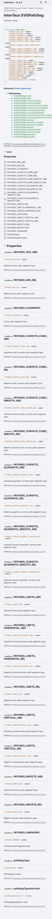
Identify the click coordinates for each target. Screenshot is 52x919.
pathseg (39, 8)
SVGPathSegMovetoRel (24, 137)
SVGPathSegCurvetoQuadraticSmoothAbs (33, 115)
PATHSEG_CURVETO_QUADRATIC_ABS (23, 49)
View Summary (22, 88)
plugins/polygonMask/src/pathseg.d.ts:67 (28, 850)
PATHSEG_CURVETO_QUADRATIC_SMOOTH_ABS (26, 53)
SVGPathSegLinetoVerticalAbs (27, 129)
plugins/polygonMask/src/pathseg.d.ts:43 (29, 485)
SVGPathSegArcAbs (23, 96)
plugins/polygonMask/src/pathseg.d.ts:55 (29, 677)
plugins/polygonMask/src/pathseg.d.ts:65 (29, 822)
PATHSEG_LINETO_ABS (17, 60)
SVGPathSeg (9, 10)
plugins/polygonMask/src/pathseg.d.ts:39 (29, 421)
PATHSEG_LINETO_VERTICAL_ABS (22, 68)
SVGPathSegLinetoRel (23, 127)
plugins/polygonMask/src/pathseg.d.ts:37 (28, 388)
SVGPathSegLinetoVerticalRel (27, 132)
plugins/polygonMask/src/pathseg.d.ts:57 (28, 705)
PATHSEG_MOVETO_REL (17, 74)
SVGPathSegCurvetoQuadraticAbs (29, 110)
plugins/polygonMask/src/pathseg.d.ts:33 (29, 326)
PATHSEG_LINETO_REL (17, 66)
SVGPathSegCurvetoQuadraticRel (29, 113)
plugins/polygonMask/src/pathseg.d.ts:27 (28, 906)
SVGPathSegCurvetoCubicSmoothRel (31, 108)
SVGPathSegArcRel (22, 98)
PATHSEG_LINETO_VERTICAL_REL (22, 70)
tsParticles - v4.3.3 (13, 2)
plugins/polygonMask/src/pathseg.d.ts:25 (28, 878)
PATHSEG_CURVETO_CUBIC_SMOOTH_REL (24, 45)
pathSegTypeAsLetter (18, 80)
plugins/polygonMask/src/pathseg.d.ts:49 (29, 587)
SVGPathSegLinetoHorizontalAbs (29, 122)
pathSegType (14, 78)
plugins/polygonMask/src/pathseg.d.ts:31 (28, 298)
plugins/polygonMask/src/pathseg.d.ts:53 (29, 646)
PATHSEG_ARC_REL (16, 33)
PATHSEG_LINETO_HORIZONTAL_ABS (23, 62)
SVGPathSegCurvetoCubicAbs (27, 100)
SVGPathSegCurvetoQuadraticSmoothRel (32, 117)
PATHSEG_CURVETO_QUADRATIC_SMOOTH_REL (26, 57)
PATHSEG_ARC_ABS (16, 32)
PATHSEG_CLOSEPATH (17, 35)
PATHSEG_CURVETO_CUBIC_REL (21, 39)
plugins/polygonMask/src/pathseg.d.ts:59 (29, 735)
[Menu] (45, 2)
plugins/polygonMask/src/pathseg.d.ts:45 (29, 516)
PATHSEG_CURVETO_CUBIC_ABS (21, 37)
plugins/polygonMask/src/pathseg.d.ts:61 (28, 766)
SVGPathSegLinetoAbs (24, 120)
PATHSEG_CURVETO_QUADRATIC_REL (23, 51)
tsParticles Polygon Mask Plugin (18, 8)
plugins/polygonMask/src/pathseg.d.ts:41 (28, 454)
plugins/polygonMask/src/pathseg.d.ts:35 (29, 357)
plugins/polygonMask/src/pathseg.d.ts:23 (28, 144)
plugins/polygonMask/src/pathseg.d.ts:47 (28, 552)
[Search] (40, 2)
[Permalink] (39, 252)
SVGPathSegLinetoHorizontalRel (28, 125)
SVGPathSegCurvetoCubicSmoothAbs (31, 105)
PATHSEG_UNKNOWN (16, 76)
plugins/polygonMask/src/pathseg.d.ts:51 (28, 615)
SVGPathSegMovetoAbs (24, 134)
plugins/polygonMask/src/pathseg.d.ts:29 (28, 270)
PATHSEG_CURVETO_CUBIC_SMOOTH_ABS (24, 41)
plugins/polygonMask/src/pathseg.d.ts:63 (29, 794)
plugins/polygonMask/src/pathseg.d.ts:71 (28, 146)
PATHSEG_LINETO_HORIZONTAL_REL (23, 64)
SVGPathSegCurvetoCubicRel (27, 103)
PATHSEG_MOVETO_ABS (17, 72)
